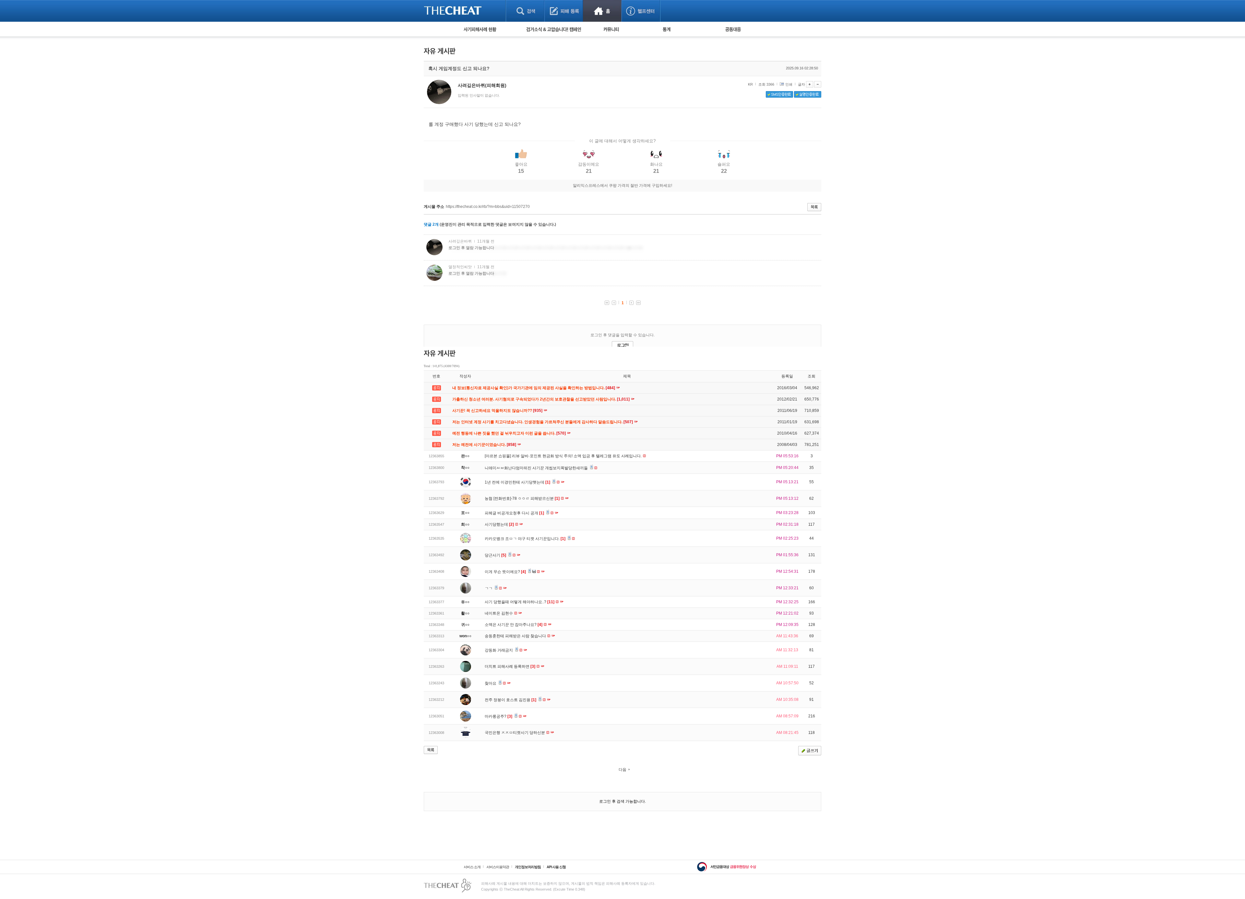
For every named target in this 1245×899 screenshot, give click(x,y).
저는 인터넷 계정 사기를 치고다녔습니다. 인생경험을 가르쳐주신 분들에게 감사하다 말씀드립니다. (543, 422)
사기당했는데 (499, 524)
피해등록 (563, 11)
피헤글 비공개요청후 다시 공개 (514, 513)
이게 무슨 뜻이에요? (505, 571)
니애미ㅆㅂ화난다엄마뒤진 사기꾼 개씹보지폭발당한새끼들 (537, 468)
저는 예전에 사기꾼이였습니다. (484, 444)
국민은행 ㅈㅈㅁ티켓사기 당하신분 (515, 732)
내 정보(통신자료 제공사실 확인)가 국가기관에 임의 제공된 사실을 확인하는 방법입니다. (534, 388)
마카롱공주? (498, 716)
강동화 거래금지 (499, 650)
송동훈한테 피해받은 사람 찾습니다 (516, 636)
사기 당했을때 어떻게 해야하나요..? (519, 602)
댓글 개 (431, 224)
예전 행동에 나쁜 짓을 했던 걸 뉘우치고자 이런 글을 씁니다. (509, 433)
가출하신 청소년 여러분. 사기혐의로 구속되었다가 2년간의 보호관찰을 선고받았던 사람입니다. (541, 399)
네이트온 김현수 (499, 613)
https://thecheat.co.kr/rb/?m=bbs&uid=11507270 (488, 206)
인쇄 (788, 84)
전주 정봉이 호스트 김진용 (510, 700)
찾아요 (491, 683)
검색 (525, 11)
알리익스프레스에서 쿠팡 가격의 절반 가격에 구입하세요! (622, 185)
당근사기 (495, 555)
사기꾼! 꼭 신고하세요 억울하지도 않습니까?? (497, 410)
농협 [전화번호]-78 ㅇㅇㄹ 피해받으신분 (522, 498)
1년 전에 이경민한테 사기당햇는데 (517, 482)
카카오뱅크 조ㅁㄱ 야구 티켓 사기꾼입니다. (525, 538)
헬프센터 (641, 11)
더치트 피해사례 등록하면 (510, 666)
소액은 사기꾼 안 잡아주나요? (513, 624)
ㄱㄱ (489, 588)
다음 (622, 769)
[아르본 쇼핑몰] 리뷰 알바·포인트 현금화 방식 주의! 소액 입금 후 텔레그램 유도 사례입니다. (564, 456)
